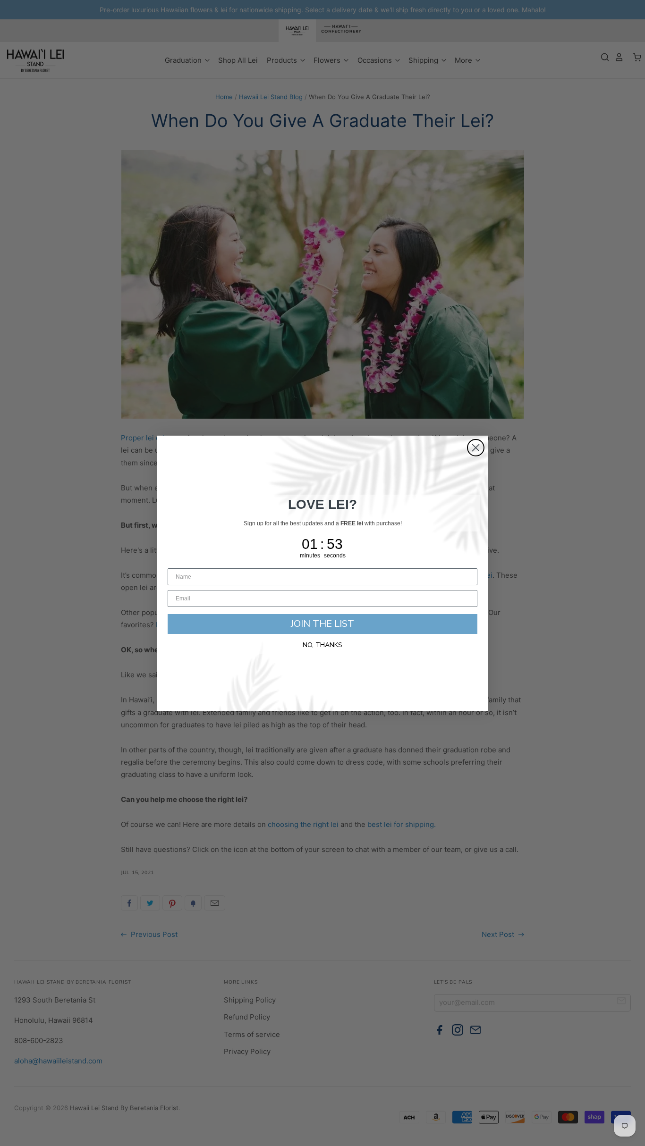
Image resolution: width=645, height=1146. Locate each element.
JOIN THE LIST (322, 623)
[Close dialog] (475, 447)
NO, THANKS (322, 644)
